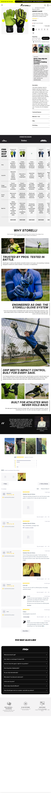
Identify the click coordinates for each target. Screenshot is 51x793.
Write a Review (45, 484)
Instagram (29, 750)
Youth (28, 735)
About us (3, 761)
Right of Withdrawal (5, 753)
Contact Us (3, 770)
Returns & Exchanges (5, 748)
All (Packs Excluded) (40, 7)
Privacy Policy (4, 766)
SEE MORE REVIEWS (37, 79)
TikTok (28, 751)
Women (28, 733)
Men (28, 732)
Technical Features (36, 112)
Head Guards (29, 738)
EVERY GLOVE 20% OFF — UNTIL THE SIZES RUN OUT (33, 1)
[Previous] (3, 20)
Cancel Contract (4, 751)
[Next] (26, 20)
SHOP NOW (13, 219)
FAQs (33, 120)
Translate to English (29, 527)
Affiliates (28, 748)
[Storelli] (25, 5)
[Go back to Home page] (32, 8)
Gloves (28, 737)
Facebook (29, 753)
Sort (38, 488)
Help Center (44, 708)
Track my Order (4, 750)
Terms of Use (4, 765)
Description (35, 85)
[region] (13, 477)
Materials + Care (36, 116)
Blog (2, 763)
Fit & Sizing (34, 125)
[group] (25, 1)
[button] (45, 5)
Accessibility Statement (6, 768)
